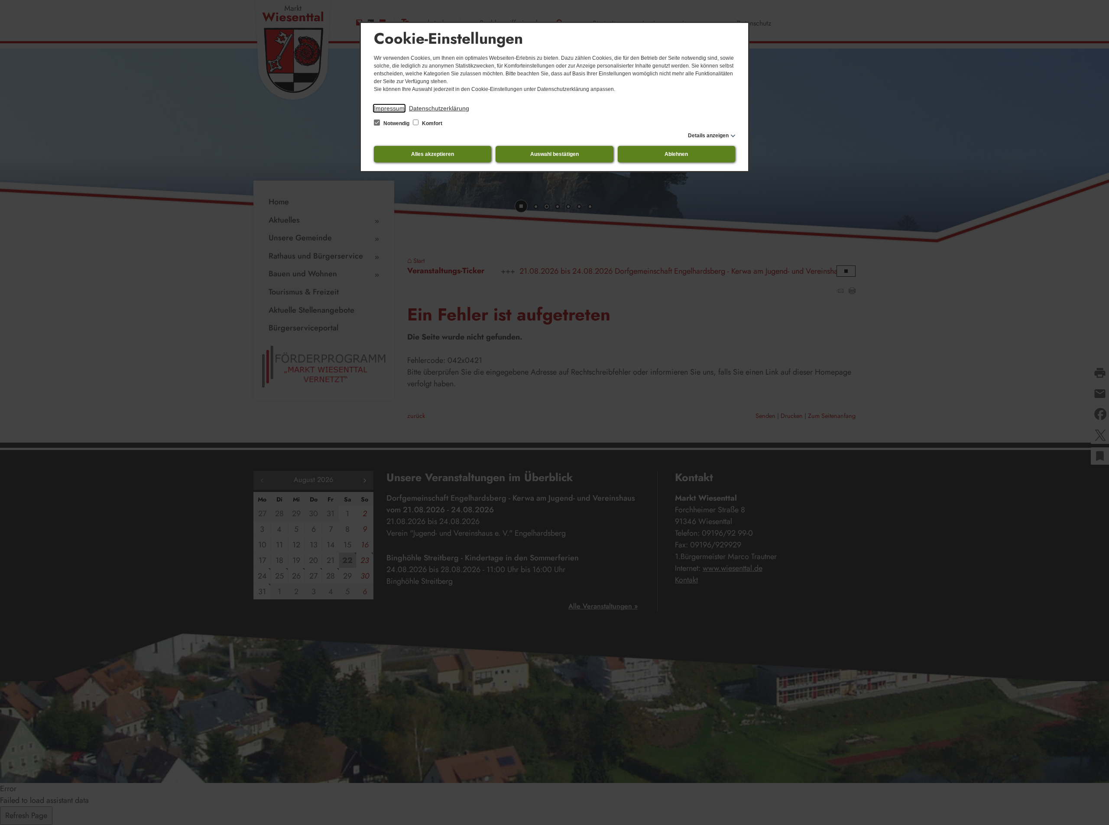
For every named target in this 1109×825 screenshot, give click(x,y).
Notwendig (396, 123)
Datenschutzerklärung (439, 108)
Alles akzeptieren (432, 154)
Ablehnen (676, 154)
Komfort (431, 123)
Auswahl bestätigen (554, 154)
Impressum (389, 108)
